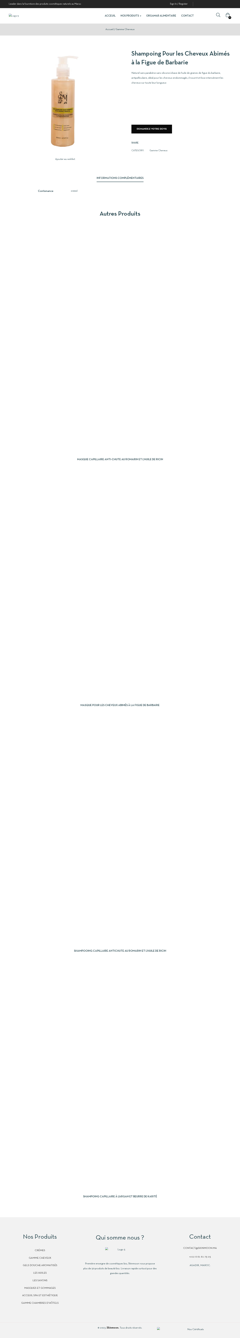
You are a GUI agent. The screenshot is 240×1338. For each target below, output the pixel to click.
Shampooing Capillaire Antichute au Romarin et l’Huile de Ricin (120, 951)
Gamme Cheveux (125, 29)
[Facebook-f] (10, 1330)
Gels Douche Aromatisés (40, 1265)
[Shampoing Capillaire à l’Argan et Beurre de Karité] (120, 1077)
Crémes (40, 1250)
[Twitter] (18, 1330)
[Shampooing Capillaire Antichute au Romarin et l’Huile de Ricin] (120, 831)
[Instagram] (42, 1330)
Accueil (109, 29)
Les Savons (40, 1280)
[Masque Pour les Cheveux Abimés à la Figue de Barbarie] (120, 585)
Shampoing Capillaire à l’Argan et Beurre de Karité (120, 1196)
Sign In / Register (179, 4)
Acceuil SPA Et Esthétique (40, 1295)
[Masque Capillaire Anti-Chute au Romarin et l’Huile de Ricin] (120, 339)
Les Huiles (40, 1273)
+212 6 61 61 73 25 (200, 1257)
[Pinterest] (26, 1330)
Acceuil (110, 16)
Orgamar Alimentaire (161, 16)
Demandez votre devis (152, 129)
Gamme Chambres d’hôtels (40, 1303)
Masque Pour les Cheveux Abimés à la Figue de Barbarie (120, 705)
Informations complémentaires (120, 178)
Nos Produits (130, 16)
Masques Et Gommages (40, 1288)
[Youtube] (34, 1330)
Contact (187, 16)
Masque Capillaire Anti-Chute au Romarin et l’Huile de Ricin (120, 459)
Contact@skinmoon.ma (200, 1248)
